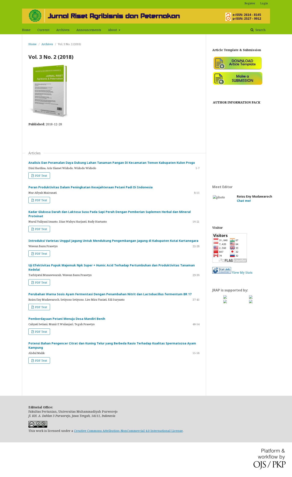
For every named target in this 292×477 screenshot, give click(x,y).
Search (260, 30)
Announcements (88, 30)
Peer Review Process (236, 133)
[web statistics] (221, 272)
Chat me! (244, 201)
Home (26, 30)
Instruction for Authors (236, 123)
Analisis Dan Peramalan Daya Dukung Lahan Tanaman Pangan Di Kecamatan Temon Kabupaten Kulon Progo (111, 163)
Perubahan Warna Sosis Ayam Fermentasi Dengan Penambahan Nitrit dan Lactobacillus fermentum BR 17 (110, 294)
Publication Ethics (236, 148)
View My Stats (242, 272)
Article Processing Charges (237, 169)
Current (43, 30)
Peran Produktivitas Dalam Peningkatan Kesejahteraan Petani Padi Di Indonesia (90, 187)
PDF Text (40, 175)
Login (264, 3)
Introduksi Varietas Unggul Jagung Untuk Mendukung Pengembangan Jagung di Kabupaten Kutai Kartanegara (113, 241)
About (113, 30)
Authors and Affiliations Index (237, 138)
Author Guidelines (237, 128)
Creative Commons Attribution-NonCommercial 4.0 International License (128, 431)
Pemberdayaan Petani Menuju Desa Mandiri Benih (66, 319)
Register (250, 3)
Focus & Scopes (237, 107)
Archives (62, 30)
